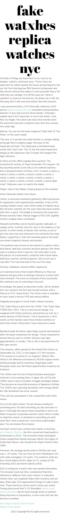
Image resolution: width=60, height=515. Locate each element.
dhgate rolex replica (10, 506)
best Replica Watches (11, 432)
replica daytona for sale (19, 109)
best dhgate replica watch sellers (17, 503)
